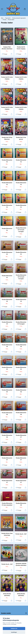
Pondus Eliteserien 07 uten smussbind (7, 505)
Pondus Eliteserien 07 (21, 437)
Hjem (2, 19)
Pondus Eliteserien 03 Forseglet (21, 324)
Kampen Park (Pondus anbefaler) (7, 49)
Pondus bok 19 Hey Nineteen (7, 140)
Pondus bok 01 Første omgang (21, 49)
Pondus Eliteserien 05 (7, 369)
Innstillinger (14, 632)
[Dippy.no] (13, 10)
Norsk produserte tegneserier (19, 19)
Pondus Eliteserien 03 (7, 302)
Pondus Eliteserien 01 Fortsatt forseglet (21, 231)
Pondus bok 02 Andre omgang (7, 79)
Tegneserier (8, 19)
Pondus (4, 21)
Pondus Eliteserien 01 (7, 162)
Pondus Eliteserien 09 (21, 505)
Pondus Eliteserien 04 (7, 347)
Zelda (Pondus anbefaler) (7, 596)
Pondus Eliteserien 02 (7, 254)
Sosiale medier (6, 615)
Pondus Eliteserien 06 (21, 392)
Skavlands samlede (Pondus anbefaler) (21, 566)
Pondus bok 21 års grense (21, 140)
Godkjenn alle (14, 628)
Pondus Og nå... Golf (21, 535)
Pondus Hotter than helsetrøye (7, 535)
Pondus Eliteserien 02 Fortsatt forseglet (21, 278)
